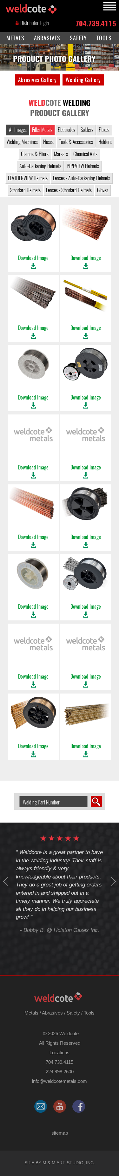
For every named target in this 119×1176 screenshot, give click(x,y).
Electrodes (66, 129)
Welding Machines (22, 142)
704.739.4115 (96, 23)
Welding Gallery (83, 80)
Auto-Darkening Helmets (40, 166)
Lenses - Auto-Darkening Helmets (81, 178)
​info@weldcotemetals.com (59, 1081)
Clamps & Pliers (35, 154)
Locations (59, 1052)
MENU (108, 6)
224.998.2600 (60, 1071)
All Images (18, 129)
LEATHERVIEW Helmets (28, 178)
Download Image (33, 258)
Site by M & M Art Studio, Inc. (59, 1162)
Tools (89, 1012)
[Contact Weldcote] (40, 1106)
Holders (105, 142)
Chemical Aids (85, 154)
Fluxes (104, 129)
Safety (73, 1012)
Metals (31, 1012)
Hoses (48, 142)
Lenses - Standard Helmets (69, 190)
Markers (61, 154)
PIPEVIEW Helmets (83, 166)
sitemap (59, 1133)
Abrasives (52, 1012)
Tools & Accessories (76, 142)
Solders (87, 129)
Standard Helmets (25, 190)
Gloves (102, 190)
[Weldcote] (59, 1106)
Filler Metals (42, 129)
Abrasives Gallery (37, 80)
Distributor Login (34, 23)
